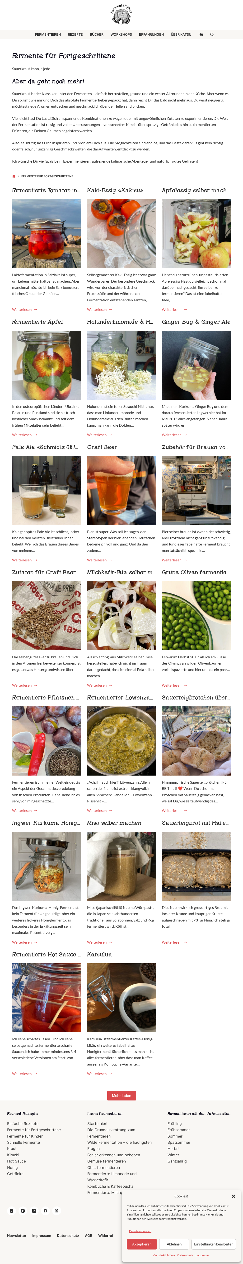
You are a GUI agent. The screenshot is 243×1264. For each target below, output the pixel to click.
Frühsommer (179, 1129)
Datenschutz (185, 1255)
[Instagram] (11, 1211)
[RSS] (34, 1211)
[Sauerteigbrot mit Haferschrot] (196, 866)
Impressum (203, 1255)
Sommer (175, 1136)
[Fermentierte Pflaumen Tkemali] (46, 741)
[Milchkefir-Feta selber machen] (121, 615)
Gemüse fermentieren (106, 1161)
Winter (173, 1155)
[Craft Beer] (121, 490)
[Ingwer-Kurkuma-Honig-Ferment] (46, 866)
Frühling (175, 1123)
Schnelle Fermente (23, 1142)
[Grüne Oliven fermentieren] (196, 615)
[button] (233, 1196)
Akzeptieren (141, 1244)
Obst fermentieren (103, 1167)
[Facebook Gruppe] (56, 1211)
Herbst (174, 1148)
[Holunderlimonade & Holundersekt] (121, 365)
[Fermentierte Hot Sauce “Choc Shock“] (46, 997)
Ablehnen (174, 1244)
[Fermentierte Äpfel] (46, 365)
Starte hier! (97, 1123)
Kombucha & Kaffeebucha (110, 1186)
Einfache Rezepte (22, 1123)
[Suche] (212, 34)
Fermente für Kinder (25, 1136)
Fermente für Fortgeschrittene (34, 1129)
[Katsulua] (121, 997)
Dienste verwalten (140, 1231)
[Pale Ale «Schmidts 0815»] (46, 490)
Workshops (121, 34)
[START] (14, 176)
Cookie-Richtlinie (164, 1255)
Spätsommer (179, 1142)
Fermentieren (48, 34)
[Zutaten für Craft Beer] (46, 615)
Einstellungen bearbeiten (213, 1244)
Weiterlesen (22, 310)
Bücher (96, 34)
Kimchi (13, 1155)
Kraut (12, 1148)
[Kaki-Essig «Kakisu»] (121, 233)
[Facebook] (45, 1211)
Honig (12, 1167)
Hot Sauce (16, 1161)
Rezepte (75, 34)
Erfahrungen (151, 34)
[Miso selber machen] (121, 866)
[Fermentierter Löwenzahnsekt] (121, 741)
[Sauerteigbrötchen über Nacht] (196, 741)
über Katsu (181, 34)
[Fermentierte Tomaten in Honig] (46, 233)
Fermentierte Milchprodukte (112, 1192)
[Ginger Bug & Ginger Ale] (196, 365)
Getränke (15, 1173)
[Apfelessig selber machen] (196, 233)
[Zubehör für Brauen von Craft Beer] (196, 490)
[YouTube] (23, 1211)
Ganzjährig (177, 1161)
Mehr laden (121, 1095)
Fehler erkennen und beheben (113, 1155)
